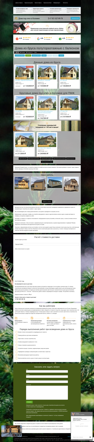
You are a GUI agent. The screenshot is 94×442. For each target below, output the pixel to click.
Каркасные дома (29, 2)
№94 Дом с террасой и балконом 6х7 (24, 80)
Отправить (29, 402)
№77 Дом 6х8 (63, 80)
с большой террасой (36, 55)
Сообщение (28, 384)
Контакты (65, 2)
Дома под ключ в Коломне (29, 18)
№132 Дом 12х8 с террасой (44, 148)
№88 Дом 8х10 (18, 148)
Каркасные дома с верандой (46, 158)
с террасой (61, 55)
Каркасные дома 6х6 (70, 158)
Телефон (28, 374)
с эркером (44, 55)
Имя (27, 369)
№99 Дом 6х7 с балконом (44, 80)
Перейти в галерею (47, 201)
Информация (56, 2)
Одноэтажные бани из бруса (47, 161)
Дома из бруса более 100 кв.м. (33, 158)
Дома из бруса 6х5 (23, 158)
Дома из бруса (19, 2)
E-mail (27, 379)
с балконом (28, 55)
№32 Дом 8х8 (18, 111)
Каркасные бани (47, 2)
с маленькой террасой (20, 55)
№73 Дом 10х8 (63, 111)
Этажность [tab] (30, 52)
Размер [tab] (23, 52)
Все (36, 52)
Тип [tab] (18, 52)
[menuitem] (19, 3)
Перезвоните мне (75, 18)
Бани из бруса (38, 2)
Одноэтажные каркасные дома (59, 158)
